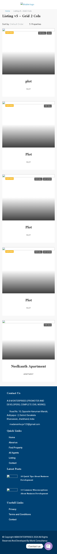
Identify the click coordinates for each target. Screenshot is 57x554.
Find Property (15, 447)
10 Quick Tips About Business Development (34, 478)
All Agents (14, 453)
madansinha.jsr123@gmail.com (25, 424)
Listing (12, 458)
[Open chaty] (48, 546)
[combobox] (19, 24)
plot (28, 81)
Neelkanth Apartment (28, 366)
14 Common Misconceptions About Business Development (34, 492)
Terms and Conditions (20, 514)
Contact (12, 463)
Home (7, 11)
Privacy (12, 509)
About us (13, 442)
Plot (28, 154)
